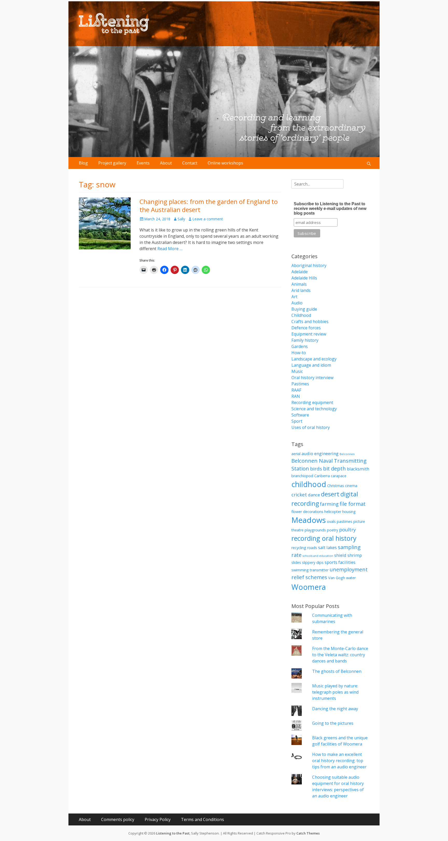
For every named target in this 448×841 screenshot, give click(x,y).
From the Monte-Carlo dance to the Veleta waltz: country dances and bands (340, 655)
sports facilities (340, 562)
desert (330, 494)
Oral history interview (312, 377)
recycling (298, 547)
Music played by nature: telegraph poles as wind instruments (335, 692)
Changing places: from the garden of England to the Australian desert (208, 205)
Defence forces (306, 328)
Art (294, 296)
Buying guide (304, 309)
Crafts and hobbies (309, 321)
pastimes (344, 521)
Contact (189, 163)
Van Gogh (336, 577)
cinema (351, 485)
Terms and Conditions (202, 819)
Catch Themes (308, 833)
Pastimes (300, 384)
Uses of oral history (310, 427)
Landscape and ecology (314, 359)
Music (297, 371)
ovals (331, 521)
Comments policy (117, 819)
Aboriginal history (308, 265)
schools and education (318, 556)
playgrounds (315, 530)
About (166, 163)
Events (143, 163)
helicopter (332, 511)
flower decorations (307, 511)
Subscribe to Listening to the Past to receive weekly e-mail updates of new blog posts (330, 208)
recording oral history (323, 538)
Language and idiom (311, 365)
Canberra (322, 475)
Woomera (308, 587)
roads (312, 547)
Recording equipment (312, 402)
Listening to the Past (173, 833)
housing (349, 511)
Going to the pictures (332, 723)
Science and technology (314, 409)
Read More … (170, 248)
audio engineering (320, 453)
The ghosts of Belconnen (336, 671)
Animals (299, 284)
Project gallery (112, 163)
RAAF (296, 390)
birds (316, 468)
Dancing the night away (335, 709)
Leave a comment (207, 218)
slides (296, 562)
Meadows (308, 520)
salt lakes (327, 547)
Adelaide (299, 272)
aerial (295, 453)
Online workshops (225, 163)
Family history (304, 340)
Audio (297, 303)
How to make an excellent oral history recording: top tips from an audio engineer (339, 760)
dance (314, 495)
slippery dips (313, 562)
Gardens (299, 346)
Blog (83, 163)
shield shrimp (348, 555)
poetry (332, 530)
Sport (296, 421)
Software (300, 415)
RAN (295, 396)
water (351, 577)
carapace (338, 475)
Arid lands (301, 290)
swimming (300, 569)
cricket (299, 494)
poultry (347, 529)
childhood (308, 484)
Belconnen (347, 454)
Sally (181, 218)
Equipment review (308, 334)
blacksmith (358, 469)
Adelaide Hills (304, 278)
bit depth (334, 468)
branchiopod (302, 475)
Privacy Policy (158, 819)
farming (329, 504)
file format (353, 503)
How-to (298, 352)
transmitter (319, 569)
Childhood (301, 315)
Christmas (335, 485)
